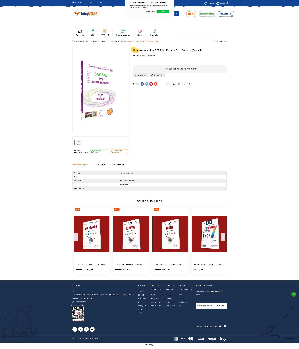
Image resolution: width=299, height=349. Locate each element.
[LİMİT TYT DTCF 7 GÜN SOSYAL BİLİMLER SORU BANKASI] (210, 234)
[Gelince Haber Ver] (189, 84)
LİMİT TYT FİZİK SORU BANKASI (168, 265)
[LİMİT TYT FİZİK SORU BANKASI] (170, 234)
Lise (180, 306)
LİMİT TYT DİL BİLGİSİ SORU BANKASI (91, 265)
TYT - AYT (182, 298)
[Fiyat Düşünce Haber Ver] (184, 84)
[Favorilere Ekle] (168, 84)
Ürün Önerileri (117, 164)
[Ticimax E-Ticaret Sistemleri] (149, 345)
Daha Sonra (150, 12)
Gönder (220, 306)
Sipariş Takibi (170, 306)
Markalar (154, 35)
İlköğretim (183, 302)
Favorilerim (212, 3)
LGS (92, 35)
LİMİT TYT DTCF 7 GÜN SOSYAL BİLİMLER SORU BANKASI (210, 265)
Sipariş (168, 295)
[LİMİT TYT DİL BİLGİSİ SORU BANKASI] (92, 234)
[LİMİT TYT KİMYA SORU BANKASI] (131, 234)
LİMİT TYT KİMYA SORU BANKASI (129, 265)
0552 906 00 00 (98, 2)
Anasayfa (80, 35)
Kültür (140, 35)
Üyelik (153, 295)
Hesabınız (154, 298)
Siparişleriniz (155, 302)
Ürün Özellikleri (80, 164)
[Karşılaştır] (179, 84)
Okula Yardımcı (123, 35)
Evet (163, 12)
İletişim (140, 313)
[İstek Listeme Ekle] (174, 84)
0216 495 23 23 (80, 2)
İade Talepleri (156, 306)
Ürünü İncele (82, 269)
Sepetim (169, 298)
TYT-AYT (105, 35)
